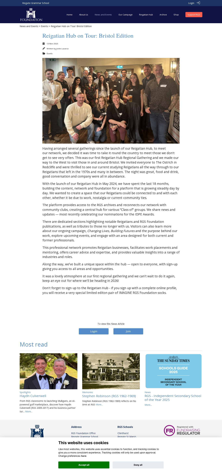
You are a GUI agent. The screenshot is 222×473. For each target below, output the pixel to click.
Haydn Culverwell (33, 396)
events (84, 235)
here (83, 456)
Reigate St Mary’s (127, 436)
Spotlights (25, 392)
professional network (65, 247)
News (148, 392)
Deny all (138, 465)
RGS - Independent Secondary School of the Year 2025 (173, 398)
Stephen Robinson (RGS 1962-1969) (109, 396)
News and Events (29, 26)
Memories (87, 392)
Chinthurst (123, 433)
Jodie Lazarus (62, 48)
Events (44, 26)
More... (28, 411)
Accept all (83, 465)
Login (191, 3)
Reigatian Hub (97, 288)
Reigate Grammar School (35, 3)
